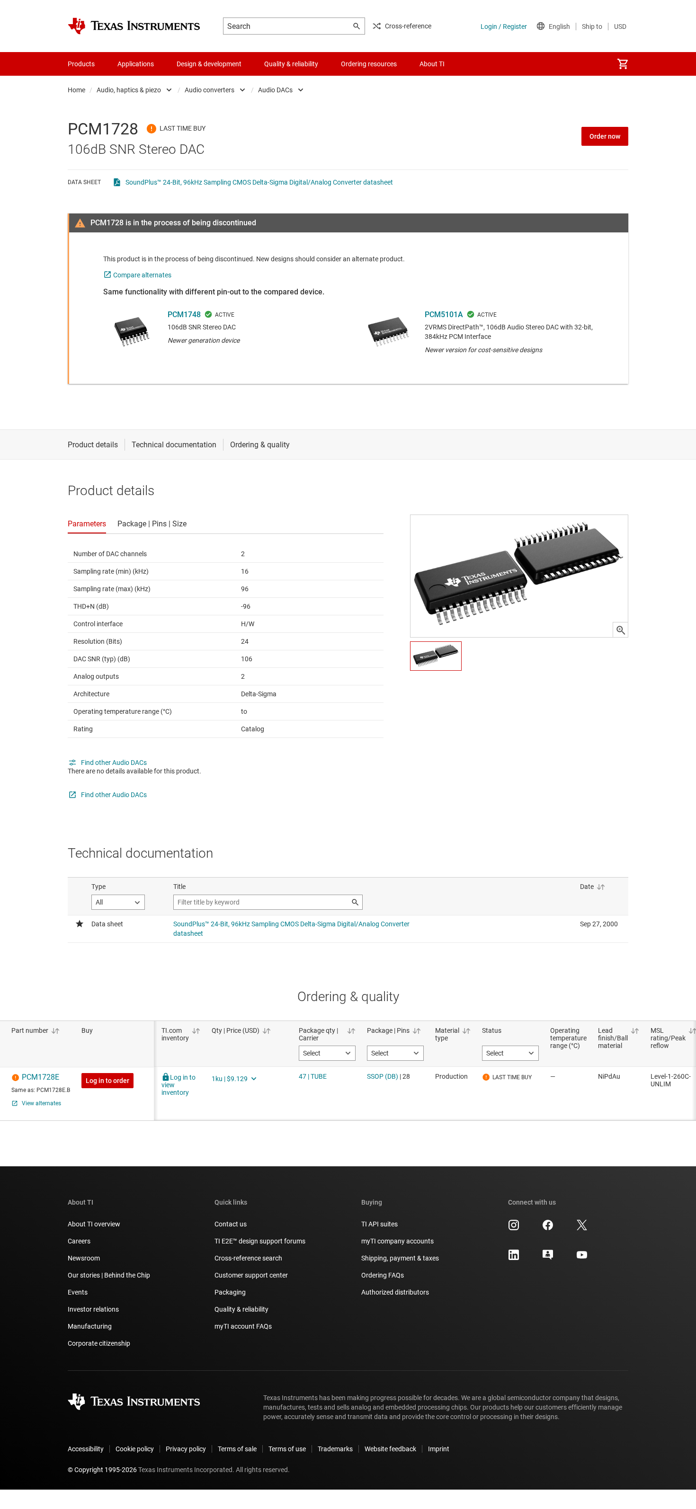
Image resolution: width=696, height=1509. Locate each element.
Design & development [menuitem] (209, 64)
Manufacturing (90, 1326)
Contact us (230, 1224)
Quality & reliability (241, 1309)
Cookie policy (135, 1449)
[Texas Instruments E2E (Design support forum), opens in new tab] (547, 1258)
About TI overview (94, 1224)
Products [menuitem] (81, 64)
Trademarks (335, 1449)
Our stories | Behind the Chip (109, 1275)
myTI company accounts (397, 1241)
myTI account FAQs (243, 1326)
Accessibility (86, 1449)
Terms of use (287, 1449)
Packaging (230, 1292)
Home (76, 90)
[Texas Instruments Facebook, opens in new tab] (547, 1228)
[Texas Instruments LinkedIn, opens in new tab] (513, 1258)
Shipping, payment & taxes (400, 1258)
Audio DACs (275, 90)
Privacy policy (186, 1449)
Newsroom (84, 1258)
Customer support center (251, 1275)
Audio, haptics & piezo (129, 90)
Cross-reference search (248, 1258)
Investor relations (93, 1309)
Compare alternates (142, 275)
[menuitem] (623, 64)
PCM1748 (184, 314)
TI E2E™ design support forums (259, 1241)
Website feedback (390, 1449)
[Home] (134, 26)
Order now (604, 136)
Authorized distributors (395, 1292)
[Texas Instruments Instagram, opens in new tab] (513, 1228)
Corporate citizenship (99, 1343)
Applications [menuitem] (135, 64)
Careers (79, 1241)
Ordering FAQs (382, 1275)
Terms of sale (237, 1449)
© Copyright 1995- (102, 1469)
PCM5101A (444, 314)
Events (78, 1292)
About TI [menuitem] (432, 64)
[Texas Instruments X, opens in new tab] (582, 1228)
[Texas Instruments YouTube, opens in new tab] (582, 1258)
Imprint (438, 1449)
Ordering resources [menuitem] (369, 64)
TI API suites (379, 1224)
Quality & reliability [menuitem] (291, 64)
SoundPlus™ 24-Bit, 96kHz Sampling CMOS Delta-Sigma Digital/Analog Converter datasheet (259, 182)
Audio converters (209, 90)
